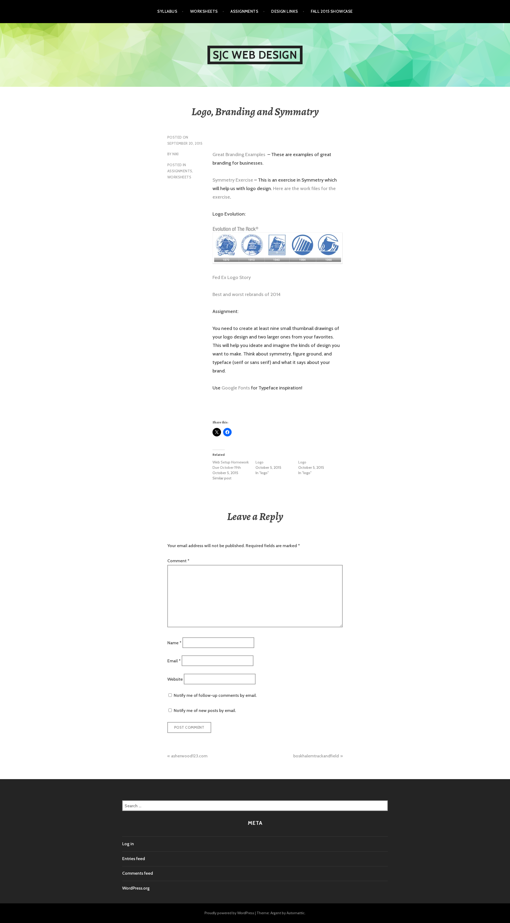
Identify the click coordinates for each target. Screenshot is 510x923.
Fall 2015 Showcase (331, 11)
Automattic (296, 913)
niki (175, 154)
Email (174, 660)
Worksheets (204, 11)
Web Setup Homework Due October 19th (230, 465)
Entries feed (133, 858)
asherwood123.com (189, 755)
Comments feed (137, 873)
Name (174, 642)
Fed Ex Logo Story (231, 277)
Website (175, 678)
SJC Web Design (255, 54)
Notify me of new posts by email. (205, 710)
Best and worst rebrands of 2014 (246, 294)
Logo (260, 462)
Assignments (244, 11)
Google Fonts (236, 388)
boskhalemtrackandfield (316, 755)
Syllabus (167, 11)
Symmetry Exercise (232, 180)
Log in (128, 843)
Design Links (284, 11)
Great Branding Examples (239, 154)
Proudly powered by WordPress (229, 913)
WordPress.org (136, 888)
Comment (178, 560)
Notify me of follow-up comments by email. (215, 695)
